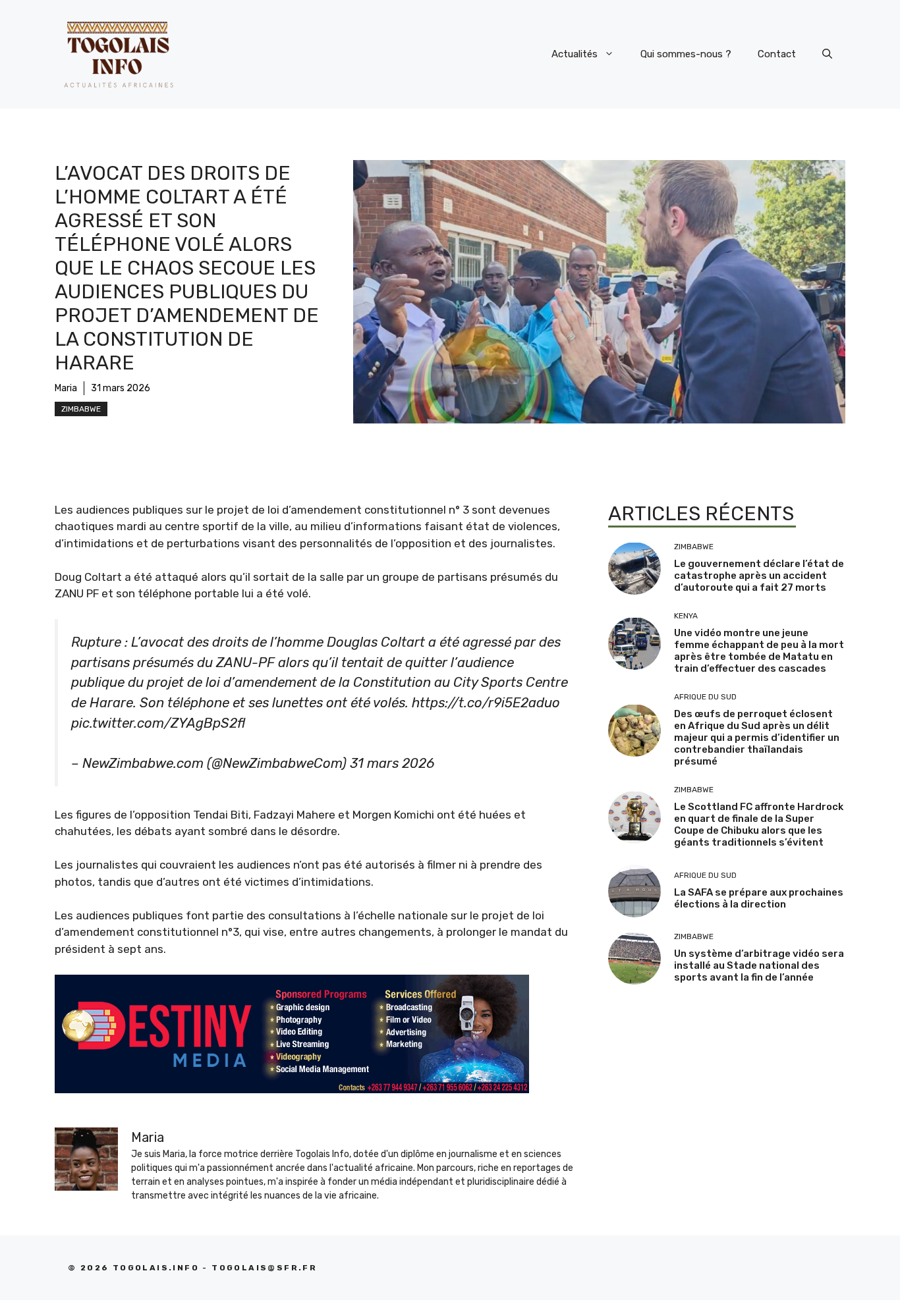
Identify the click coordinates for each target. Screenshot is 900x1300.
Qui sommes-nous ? (685, 54)
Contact (777, 54)
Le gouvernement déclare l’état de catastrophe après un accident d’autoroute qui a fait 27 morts (759, 575)
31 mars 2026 (392, 763)
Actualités (574, 54)
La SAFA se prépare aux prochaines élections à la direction (758, 897)
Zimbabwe (81, 409)
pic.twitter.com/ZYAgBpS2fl (158, 723)
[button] (827, 54)
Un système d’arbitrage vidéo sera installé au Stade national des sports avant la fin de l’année (759, 965)
